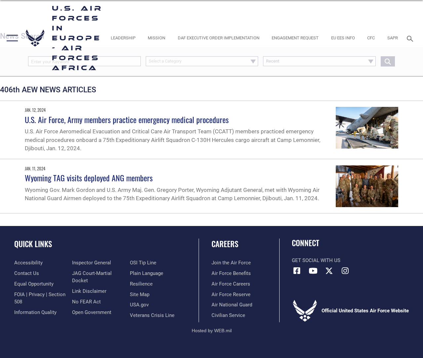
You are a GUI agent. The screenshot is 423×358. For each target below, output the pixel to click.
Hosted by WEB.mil (212, 330)
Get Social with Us (316, 260)
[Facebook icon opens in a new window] (297, 271)
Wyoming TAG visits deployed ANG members (89, 178)
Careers (225, 244)
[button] (10, 38)
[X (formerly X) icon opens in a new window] (329, 271)
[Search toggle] (411, 38)
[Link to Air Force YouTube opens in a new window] (313, 271)
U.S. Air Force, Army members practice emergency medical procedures (127, 119)
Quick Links (33, 244)
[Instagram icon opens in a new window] (345, 271)
